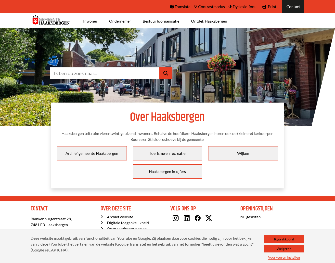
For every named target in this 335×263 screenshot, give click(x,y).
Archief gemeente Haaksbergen (91, 153)
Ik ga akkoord (284, 239)
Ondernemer (120, 21)
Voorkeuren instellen (284, 257)
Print (272, 6)
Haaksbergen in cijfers (167, 171)
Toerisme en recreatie (167, 153)
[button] (180, 6)
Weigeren (284, 249)
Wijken (243, 153)
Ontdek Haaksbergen (209, 21)
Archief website (120, 216)
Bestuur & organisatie (161, 21)
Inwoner (90, 21)
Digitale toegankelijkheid (128, 222)
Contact (293, 6)
